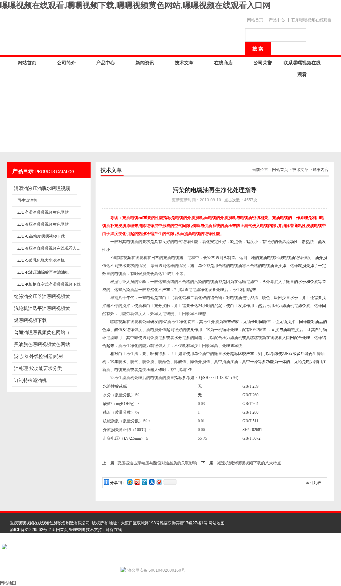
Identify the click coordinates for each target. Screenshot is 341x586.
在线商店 (223, 62)
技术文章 (184, 62)
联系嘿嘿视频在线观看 (311, 20)
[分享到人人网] (151, 482)
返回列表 (313, 482)
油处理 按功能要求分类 (38, 368)
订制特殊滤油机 (30, 380)
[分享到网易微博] (159, 482)
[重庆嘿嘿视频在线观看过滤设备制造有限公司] (123, 31)
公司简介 (66, 62)
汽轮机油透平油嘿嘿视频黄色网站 (45, 308)
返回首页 (60, 529)
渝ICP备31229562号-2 (30, 529)
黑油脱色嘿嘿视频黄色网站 (42, 344)
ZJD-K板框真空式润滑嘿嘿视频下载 (49, 284)
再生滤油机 (27, 200)
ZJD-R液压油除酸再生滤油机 (43, 272)
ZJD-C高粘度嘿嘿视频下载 (41, 236)
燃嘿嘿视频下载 (30, 320)
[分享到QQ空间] (129, 482)
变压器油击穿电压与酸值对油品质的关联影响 (157, 463)
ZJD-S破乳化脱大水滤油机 (41, 260)
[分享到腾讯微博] (144, 482)
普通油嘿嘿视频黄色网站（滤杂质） (45, 332)
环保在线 (114, 529)
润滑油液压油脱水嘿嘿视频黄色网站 (45, 188)
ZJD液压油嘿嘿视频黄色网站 (43, 224)
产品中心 (277, 20)
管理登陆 (77, 529)
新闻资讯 (145, 62)
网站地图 (216, 523)
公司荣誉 (262, 62)
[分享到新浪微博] (137, 482)
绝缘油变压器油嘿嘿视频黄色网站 (45, 296)
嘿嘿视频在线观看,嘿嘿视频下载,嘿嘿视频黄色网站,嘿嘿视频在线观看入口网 (135, 5)
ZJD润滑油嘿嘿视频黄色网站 (43, 212)
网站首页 (255, 20)
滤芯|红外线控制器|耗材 (38, 356)
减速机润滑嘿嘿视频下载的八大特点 (249, 463)
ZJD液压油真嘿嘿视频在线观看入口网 (49, 248)
